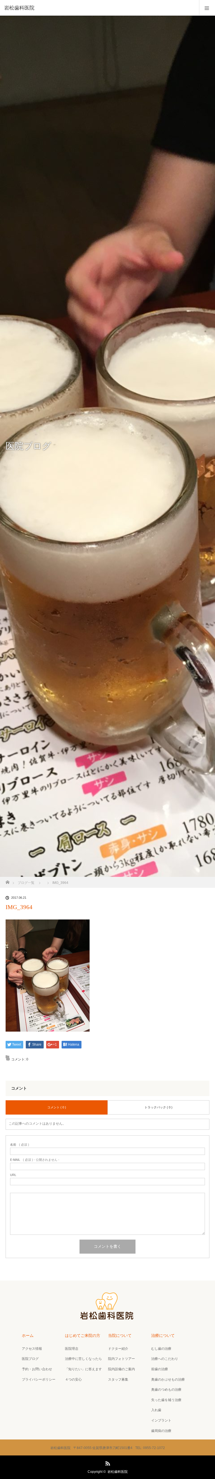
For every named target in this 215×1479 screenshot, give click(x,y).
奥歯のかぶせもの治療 (168, 1379)
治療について (163, 1335)
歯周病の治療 (161, 1431)
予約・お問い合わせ (37, 1369)
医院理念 (71, 1349)
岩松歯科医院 (118, 1472)
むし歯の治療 (161, 1349)
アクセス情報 (32, 1349)
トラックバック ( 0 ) (158, 1107)
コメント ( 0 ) (56, 1107)
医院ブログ (30, 1359)
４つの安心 (73, 1379)
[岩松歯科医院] (99, 8)
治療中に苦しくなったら (83, 1359)
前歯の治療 (159, 1369)
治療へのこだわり (164, 1359)
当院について (120, 1335)
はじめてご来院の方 (82, 1335)
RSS (107, 1462)
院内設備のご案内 (121, 1369)
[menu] (207, 8)
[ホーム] (7, 881)
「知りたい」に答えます (83, 1369)
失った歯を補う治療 (166, 1400)
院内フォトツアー (121, 1359)
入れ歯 (156, 1410)
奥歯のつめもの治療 (166, 1390)
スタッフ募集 (118, 1379)
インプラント (161, 1420)
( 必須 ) (19, 1144)
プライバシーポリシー (38, 1379)
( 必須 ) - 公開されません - (34, 1159)
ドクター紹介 (118, 1349)
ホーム (28, 1335)
